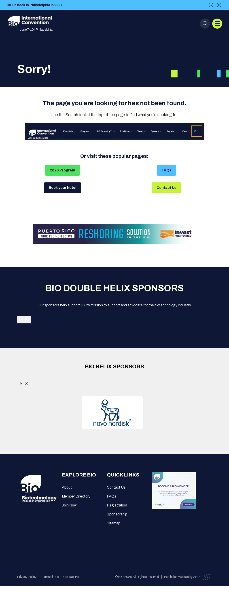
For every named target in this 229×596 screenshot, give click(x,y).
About (67, 487)
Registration (117, 505)
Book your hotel (62, 188)
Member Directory (76, 496)
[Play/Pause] (219, 5)
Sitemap (113, 523)
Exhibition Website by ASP (181, 577)
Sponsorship (117, 514)
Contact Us (166, 188)
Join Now (69, 505)
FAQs (166, 170)
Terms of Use (50, 577)
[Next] (211, 5)
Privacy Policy (26, 577)
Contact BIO (72, 577)
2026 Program (62, 170)
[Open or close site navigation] (217, 24)
